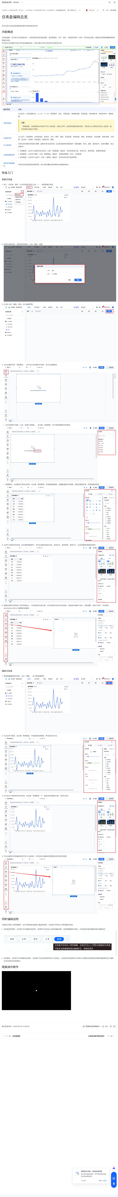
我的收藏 (113, 10)
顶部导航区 (7, 123)
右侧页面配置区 (9, 155)
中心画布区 (7, 145)
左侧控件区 (7, 138)
